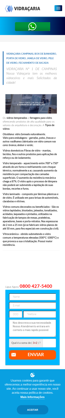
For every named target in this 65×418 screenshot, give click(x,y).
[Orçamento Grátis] (32, 26)
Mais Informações (32, 397)
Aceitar (32, 409)
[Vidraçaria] (23, 9)
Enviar (36, 355)
